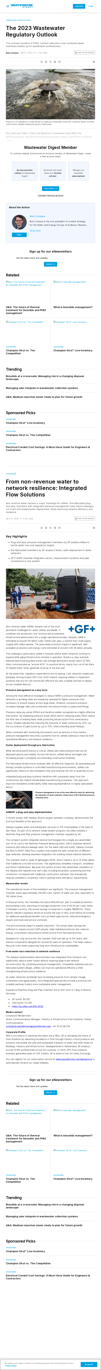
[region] (50, 1364)
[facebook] (41, 62)
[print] (94, 62)
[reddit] (55, 62)
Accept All (89, 1364)
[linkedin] (46, 62)
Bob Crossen (12, 52)
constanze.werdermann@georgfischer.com (28, 1026)
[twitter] (50, 62)
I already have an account (50, 195)
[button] (8, 6)
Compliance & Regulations (18, 20)
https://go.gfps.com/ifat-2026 (27, 1006)
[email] (59, 62)
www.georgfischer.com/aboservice (74, 1059)
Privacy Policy (11, 1366)
